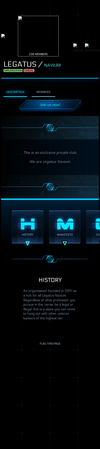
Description (15, 92)
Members (43, 92)
